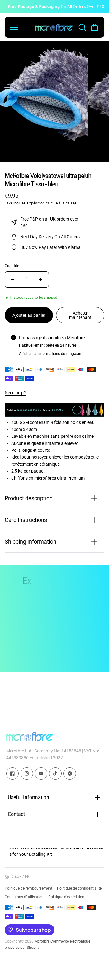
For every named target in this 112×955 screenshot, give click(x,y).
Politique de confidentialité (79, 888)
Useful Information (28, 797)
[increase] (41, 276)
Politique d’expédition (66, 897)
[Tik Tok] (55, 773)
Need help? (15, 389)
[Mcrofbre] (54, 27)
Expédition (36, 200)
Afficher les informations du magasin (50, 350)
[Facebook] (12, 773)
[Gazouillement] (69, 773)
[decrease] (13, 276)
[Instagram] (27, 773)
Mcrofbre (42, 941)
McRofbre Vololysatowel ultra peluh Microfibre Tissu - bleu (48, 176)
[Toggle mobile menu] (21, 27)
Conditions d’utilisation (24, 897)
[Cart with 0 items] (94, 27)
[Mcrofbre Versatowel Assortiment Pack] (54, 412)
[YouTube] (41, 773)
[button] (94, 27)
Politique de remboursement (28, 888)
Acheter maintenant (80, 311)
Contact (16, 814)
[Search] (82, 27)
